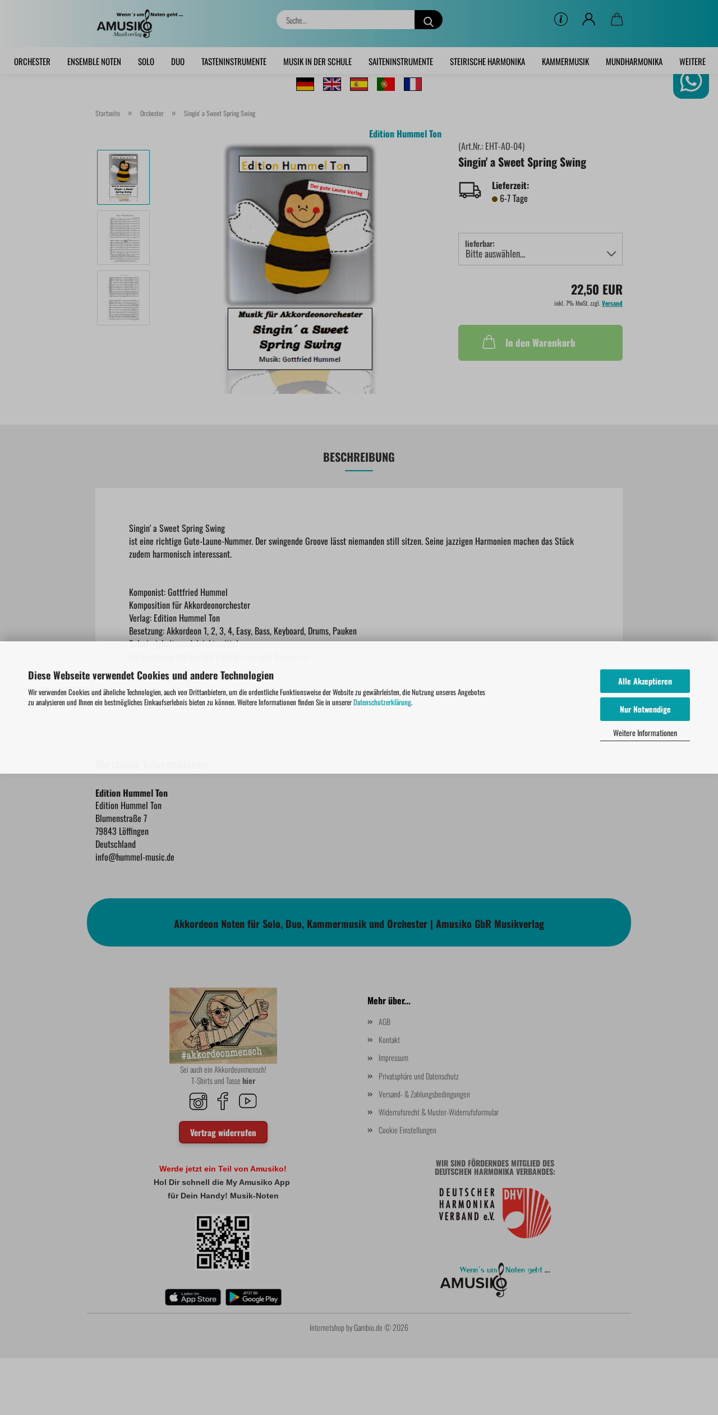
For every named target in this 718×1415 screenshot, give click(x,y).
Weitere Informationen (645, 732)
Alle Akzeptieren (645, 681)
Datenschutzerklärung (382, 702)
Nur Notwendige (645, 709)
